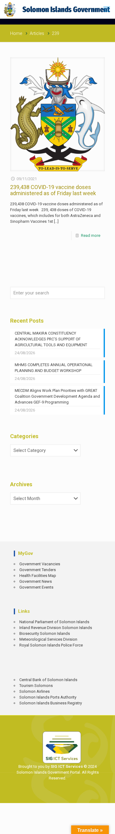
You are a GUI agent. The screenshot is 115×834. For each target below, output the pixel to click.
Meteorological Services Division (48, 639)
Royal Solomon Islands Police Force (51, 645)
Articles (37, 33)
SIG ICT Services (66, 766)
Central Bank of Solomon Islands (48, 679)
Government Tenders (37, 569)
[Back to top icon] (106, 825)
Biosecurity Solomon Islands (44, 633)
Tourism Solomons (36, 685)
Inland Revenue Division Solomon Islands (55, 627)
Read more (90, 235)
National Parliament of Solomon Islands (54, 622)
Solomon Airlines (34, 691)
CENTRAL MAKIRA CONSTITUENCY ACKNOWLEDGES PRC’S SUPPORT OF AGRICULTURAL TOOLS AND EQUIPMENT (51, 339)
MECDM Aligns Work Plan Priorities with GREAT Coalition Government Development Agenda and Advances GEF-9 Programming (57, 396)
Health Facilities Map (37, 575)
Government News (35, 581)
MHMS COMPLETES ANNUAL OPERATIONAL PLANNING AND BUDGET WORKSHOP (54, 367)
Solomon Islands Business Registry (50, 703)
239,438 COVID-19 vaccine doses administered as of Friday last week (53, 190)
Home (16, 33)
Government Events (36, 587)
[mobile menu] (107, 9)
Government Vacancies (39, 564)
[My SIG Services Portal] (57, 9)
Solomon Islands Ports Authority (47, 697)
